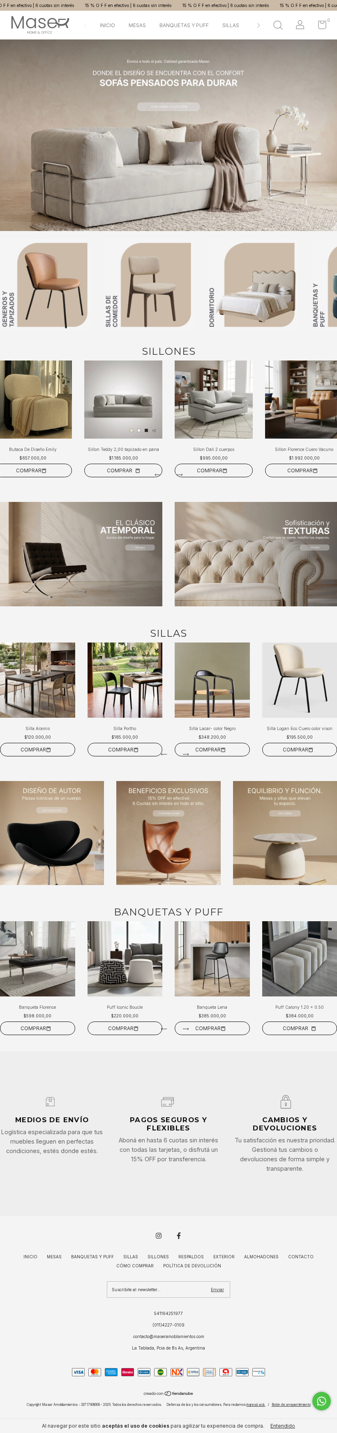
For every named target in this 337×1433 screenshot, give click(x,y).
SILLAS (230, 25)
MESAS (137, 25)
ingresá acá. (256, 1405)
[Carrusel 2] (168, 135)
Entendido (282, 1426)
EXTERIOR (224, 1256)
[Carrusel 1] (81, 554)
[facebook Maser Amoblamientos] (178, 1235)
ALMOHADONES (261, 1256)
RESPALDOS (191, 1256)
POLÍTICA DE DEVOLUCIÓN (192, 1265)
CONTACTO (301, 1256)
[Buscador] (278, 26)
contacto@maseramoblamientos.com (168, 1336)
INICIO (107, 25)
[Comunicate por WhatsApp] (321, 1401)
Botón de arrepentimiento (291, 1405)
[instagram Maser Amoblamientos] (158, 1235)
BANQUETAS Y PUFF (184, 25)
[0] (319, 26)
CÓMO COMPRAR (135, 1265)
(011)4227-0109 (168, 1324)
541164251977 (168, 1313)
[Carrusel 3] (285, 833)
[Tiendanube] (168, 1394)
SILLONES (158, 1256)
